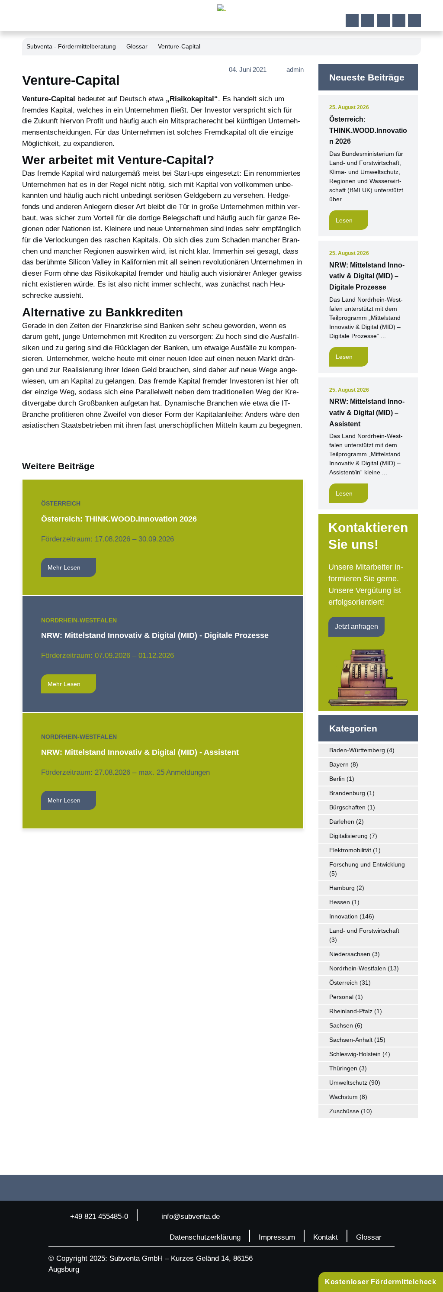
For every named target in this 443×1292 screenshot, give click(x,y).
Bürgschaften (347, 807)
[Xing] (383, 20)
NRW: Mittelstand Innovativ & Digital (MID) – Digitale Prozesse (366, 276)
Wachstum (343, 1096)
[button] (426, 16)
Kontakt (325, 1237)
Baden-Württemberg (357, 750)
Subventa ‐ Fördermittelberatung (71, 46)
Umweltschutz (348, 1082)
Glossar (137, 46)
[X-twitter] (398, 20)
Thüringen (343, 1068)
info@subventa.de (190, 1216)
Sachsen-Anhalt (350, 1039)
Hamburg (342, 887)
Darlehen (341, 821)
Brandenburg (347, 792)
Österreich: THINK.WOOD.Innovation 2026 (368, 130)
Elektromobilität (350, 850)
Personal (341, 996)
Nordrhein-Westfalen (79, 620)
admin (295, 69)
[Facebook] (352, 20)
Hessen (339, 902)
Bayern (339, 764)
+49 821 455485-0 (99, 1216)
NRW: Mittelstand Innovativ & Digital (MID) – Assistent (366, 412)
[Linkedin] (367, 20)
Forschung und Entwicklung (367, 864)
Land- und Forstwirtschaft (364, 930)
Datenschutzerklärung (205, 1237)
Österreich (60, 503)
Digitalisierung (348, 835)
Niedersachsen (349, 953)
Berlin (337, 778)
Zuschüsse (344, 1111)
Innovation (343, 916)
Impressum (277, 1237)
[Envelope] (414, 20)
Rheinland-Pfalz (350, 1011)
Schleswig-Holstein (355, 1053)
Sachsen (341, 1025)
